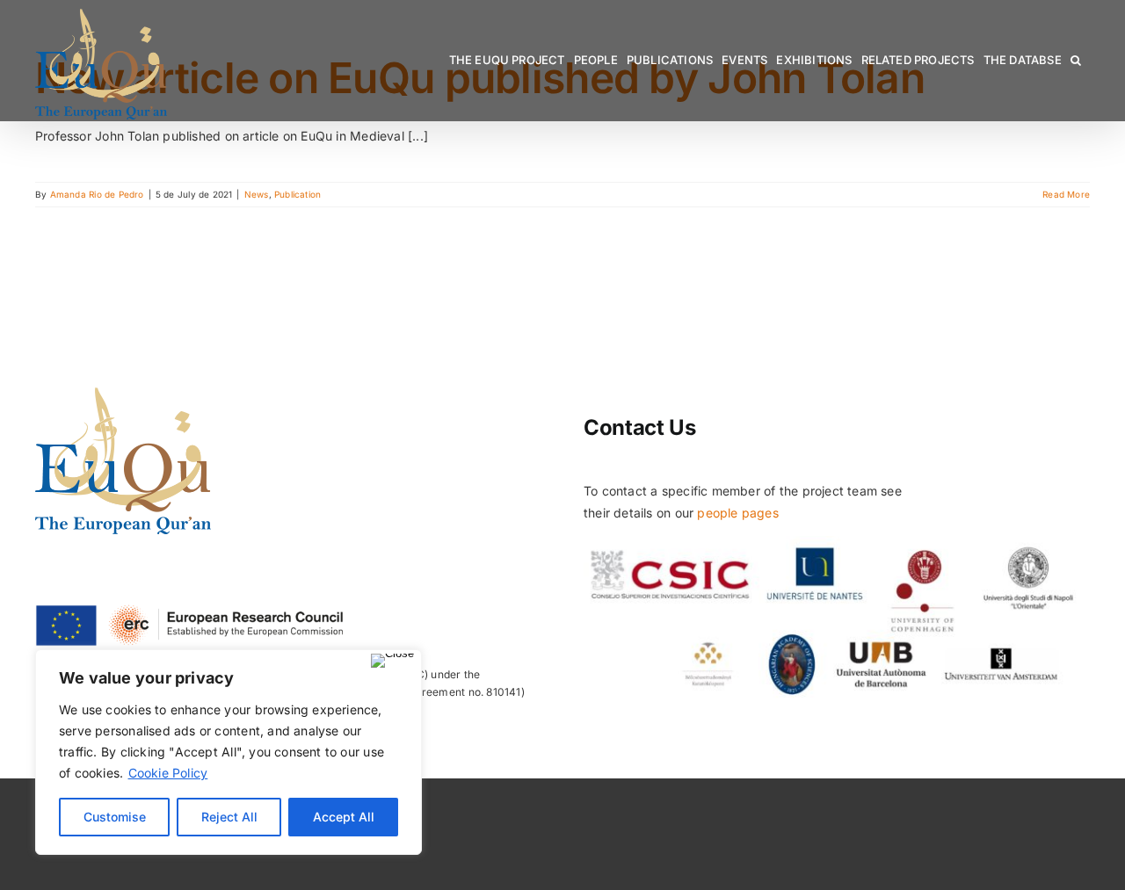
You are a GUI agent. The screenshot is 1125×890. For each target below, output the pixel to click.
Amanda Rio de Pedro (97, 194)
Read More (1066, 194)
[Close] (392, 661)
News (256, 194)
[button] (1076, 60)
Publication (297, 194)
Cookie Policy (168, 772)
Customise (114, 816)
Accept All (343, 816)
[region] (228, 752)
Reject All (229, 816)
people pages (738, 512)
